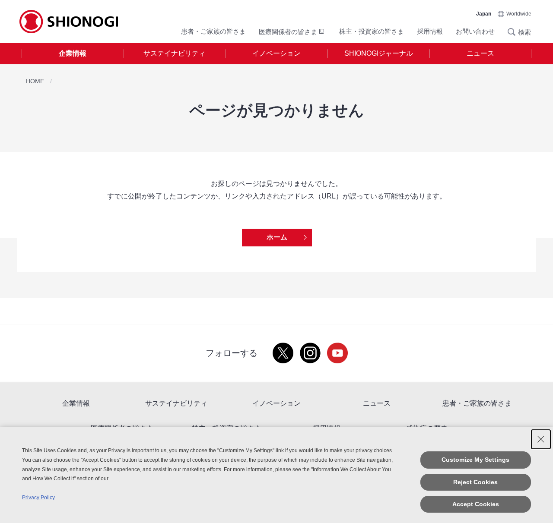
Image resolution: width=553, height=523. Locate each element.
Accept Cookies (475, 504)
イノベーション (276, 53)
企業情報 (72, 53)
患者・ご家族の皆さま (213, 31)
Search (514, 32)
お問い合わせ (475, 31)
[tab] (73, 53)
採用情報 (430, 31)
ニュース (480, 53)
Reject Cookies (475, 482)
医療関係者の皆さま (288, 31)
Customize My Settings (475, 459)
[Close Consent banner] (540, 439)
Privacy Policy (38, 498)
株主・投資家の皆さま (371, 31)
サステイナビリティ (174, 53)
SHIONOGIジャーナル (378, 53)
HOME (35, 81)
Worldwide (518, 14)
